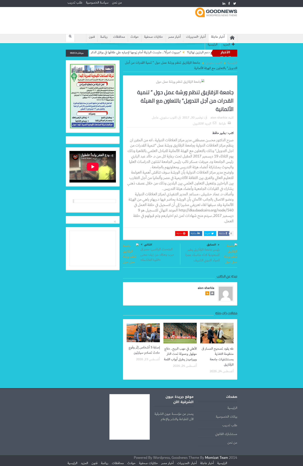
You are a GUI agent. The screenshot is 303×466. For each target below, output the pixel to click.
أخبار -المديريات (196, 37)
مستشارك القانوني (226, 434)
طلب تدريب (75, 2)
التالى (148, 244)
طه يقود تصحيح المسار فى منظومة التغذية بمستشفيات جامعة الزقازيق (218, 356)
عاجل (155, 117)
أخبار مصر (174, 37)
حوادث (134, 37)
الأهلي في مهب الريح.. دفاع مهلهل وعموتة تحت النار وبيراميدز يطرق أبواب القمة (180, 354)
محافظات (119, 37)
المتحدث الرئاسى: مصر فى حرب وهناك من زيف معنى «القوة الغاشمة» (157, 254)
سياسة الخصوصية (97, 2)
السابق (211, 244)
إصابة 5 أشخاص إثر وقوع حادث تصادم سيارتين (144, 350)
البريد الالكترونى (202, 123)
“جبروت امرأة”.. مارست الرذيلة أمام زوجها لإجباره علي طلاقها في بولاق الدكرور (149, 52)
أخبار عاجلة (218, 37)
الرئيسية (212, 44)
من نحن (117, 2)
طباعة (222, 123)
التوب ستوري (168, 117)
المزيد (226, 44)
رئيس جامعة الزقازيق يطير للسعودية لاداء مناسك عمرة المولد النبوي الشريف (202, 255)
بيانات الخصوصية (226, 417)
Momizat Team (216, 457)
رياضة (104, 37)
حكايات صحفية (153, 37)
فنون (92, 37)
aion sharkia (219, 117)
